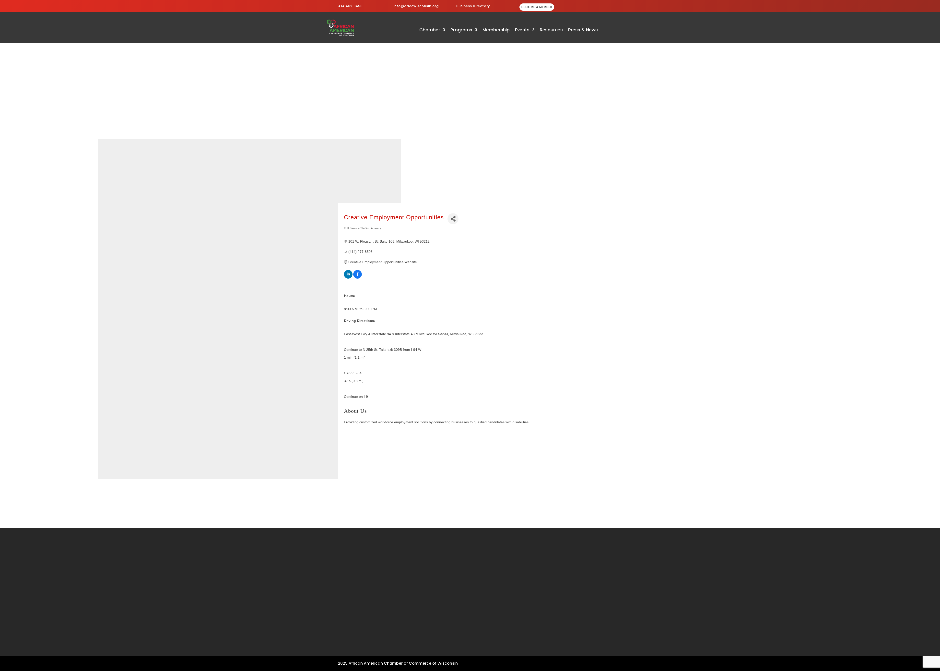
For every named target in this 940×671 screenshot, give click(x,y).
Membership (496, 30)
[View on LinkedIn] (348, 277)
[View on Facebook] (357, 277)
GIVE (588, 7)
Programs (461, 30)
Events (522, 30)
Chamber (429, 30)
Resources (551, 30)
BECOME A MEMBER (536, 7)
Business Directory (473, 6)
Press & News (583, 30)
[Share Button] (452, 218)
